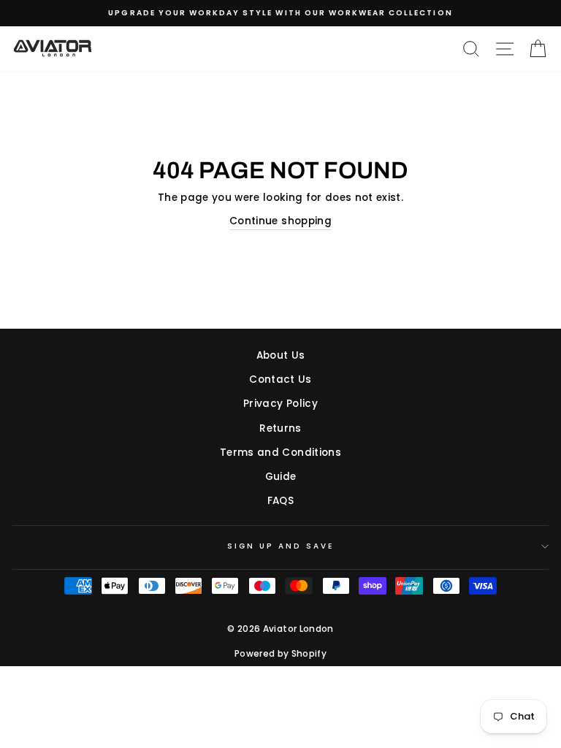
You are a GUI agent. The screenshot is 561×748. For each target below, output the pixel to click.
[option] (280, 13)
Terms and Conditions (280, 452)
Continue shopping (280, 221)
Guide (281, 477)
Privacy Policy (280, 404)
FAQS (280, 501)
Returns (280, 428)
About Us (280, 355)
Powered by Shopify (280, 653)
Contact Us (280, 379)
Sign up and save (281, 546)
